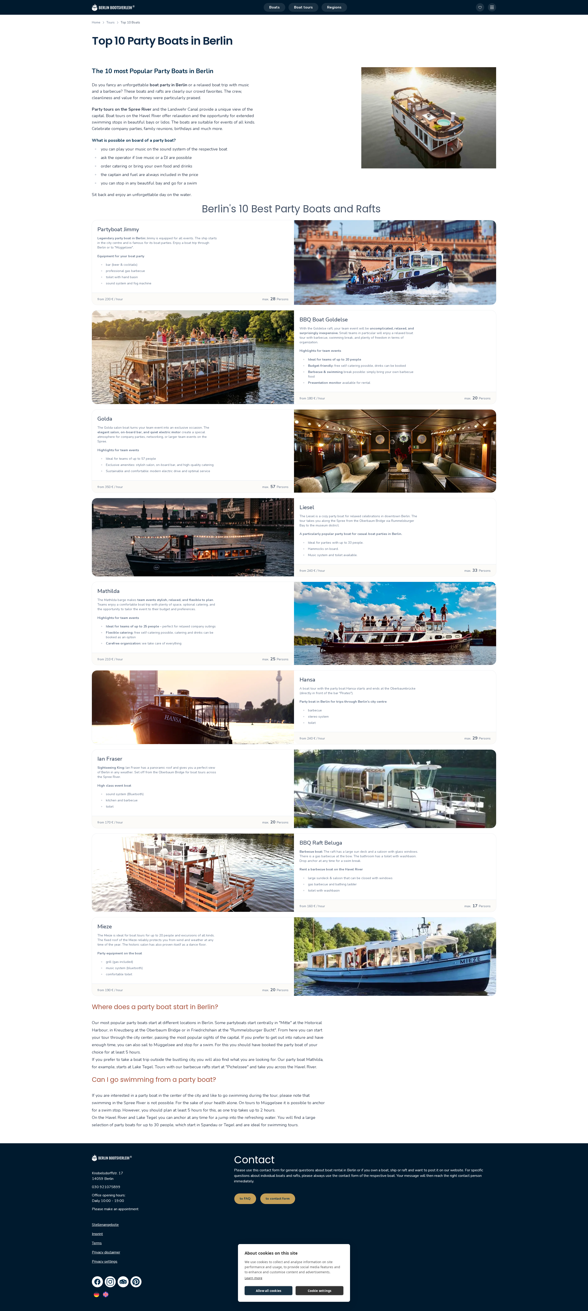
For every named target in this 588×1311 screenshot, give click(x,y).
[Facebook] (97, 1281)
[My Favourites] (480, 7)
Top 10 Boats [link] (130, 22)
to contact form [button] (278, 1198)
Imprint (97, 1233)
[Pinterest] (135, 1281)
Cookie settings (319, 1291)
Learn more (253, 1278)
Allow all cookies (268, 1291)
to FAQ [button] (245, 1198)
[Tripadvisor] (123, 1281)
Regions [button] (334, 7)
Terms (97, 1243)
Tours (110, 22)
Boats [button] (274, 7)
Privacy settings (104, 1261)
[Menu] (492, 7)
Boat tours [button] (303, 7)
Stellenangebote (105, 1224)
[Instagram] (110, 1281)
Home (96, 22)
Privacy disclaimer (106, 1252)
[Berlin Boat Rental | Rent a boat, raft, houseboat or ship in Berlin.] (113, 7)
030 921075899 (106, 1187)
